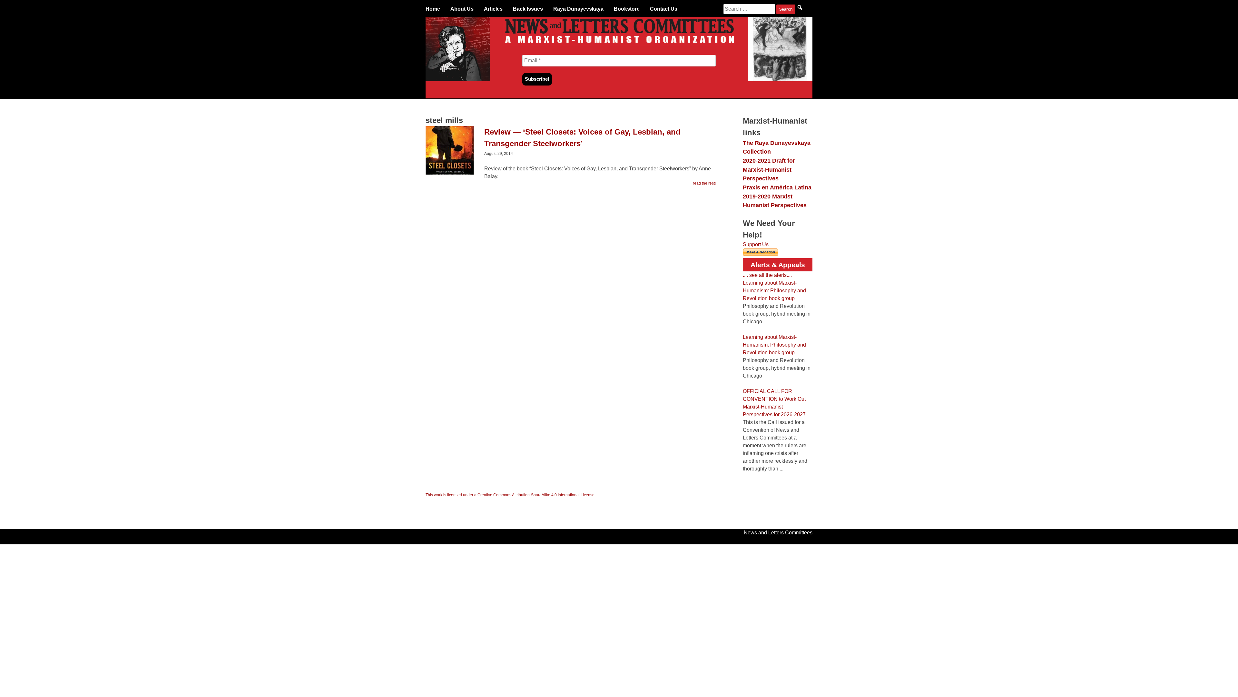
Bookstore (627, 9)
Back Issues (528, 9)
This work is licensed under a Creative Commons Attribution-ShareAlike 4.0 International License (510, 495)
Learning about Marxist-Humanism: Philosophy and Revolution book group (774, 290)
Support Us (756, 244)
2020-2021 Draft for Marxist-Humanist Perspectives (769, 169)
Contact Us (663, 9)
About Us (462, 9)
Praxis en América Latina (777, 187)
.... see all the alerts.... (767, 275)
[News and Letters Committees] (619, 44)
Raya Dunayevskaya (578, 9)
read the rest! (704, 183)
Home (433, 9)
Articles (493, 9)
